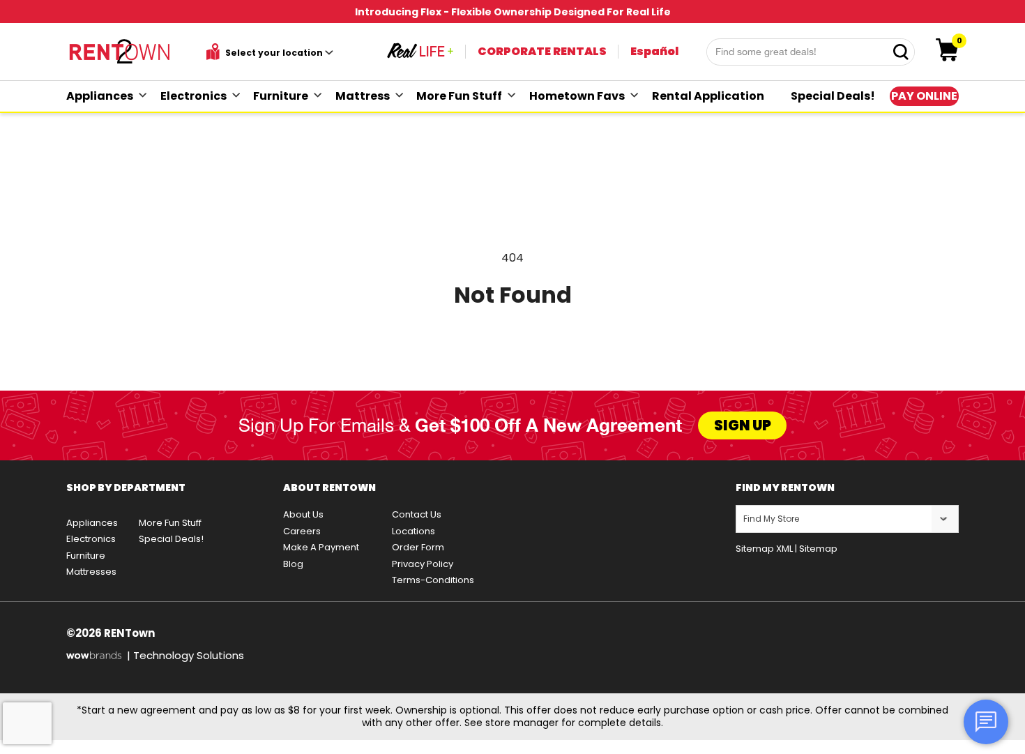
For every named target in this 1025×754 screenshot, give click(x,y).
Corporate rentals (542, 51)
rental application (708, 96)
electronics (193, 96)
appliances (99, 96)
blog (293, 564)
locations (413, 531)
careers (302, 531)
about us (303, 514)
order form (418, 547)
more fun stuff (459, 96)
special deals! (833, 96)
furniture (280, 96)
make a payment (321, 547)
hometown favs (577, 96)
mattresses (91, 571)
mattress (362, 96)
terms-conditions (433, 580)
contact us (416, 514)
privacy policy (422, 564)
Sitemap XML (764, 548)
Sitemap (818, 548)
